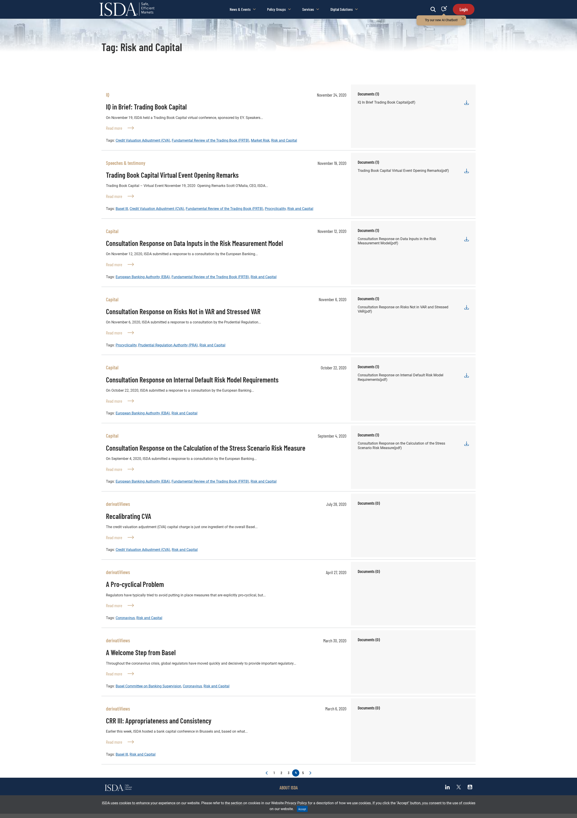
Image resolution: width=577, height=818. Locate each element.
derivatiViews (118, 504)
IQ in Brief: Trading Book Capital (146, 106)
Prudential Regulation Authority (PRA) (168, 345)
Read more (120, 128)
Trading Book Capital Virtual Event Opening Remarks (172, 174)
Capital (112, 231)
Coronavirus (125, 618)
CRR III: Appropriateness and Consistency (158, 720)
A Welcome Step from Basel (141, 652)
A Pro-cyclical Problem (135, 584)
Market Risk (260, 140)
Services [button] (308, 9)
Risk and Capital (284, 140)
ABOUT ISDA (288, 787)
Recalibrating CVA (128, 516)
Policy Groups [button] (276, 9)
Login (464, 9)
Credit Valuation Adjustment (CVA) (143, 140)
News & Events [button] (240, 9)
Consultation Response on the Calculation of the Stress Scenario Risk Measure (205, 447)
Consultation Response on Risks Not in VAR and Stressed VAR (183, 311)
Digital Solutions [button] (341, 9)
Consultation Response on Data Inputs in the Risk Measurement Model (194, 243)
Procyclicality (275, 209)
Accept (302, 809)
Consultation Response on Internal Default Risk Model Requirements (192, 379)
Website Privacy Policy (289, 803)
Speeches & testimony (125, 163)
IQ (107, 95)
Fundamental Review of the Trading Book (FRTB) (210, 140)
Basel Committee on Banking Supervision (148, 686)
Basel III (122, 209)
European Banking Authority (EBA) (143, 277)
